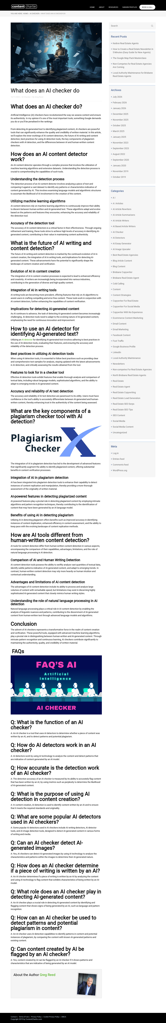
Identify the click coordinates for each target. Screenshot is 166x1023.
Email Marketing (120, 329)
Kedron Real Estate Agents (126, 43)
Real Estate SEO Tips (123, 409)
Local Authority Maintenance (127, 358)
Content (117, 289)
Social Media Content (123, 426)
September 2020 (121, 160)
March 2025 (118, 131)
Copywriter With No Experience (128, 312)
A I (114, 197)
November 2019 (120, 171)
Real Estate (118, 381)
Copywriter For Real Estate (125, 300)
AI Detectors (119, 237)
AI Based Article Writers (124, 226)
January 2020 (119, 165)
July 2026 (117, 97)
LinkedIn (117, 352)
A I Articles (118, 203)
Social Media (119, 421)
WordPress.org (120, 470)
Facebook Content (122, 335)
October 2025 (119, 125)
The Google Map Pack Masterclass (129, 58)
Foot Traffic (118, 341)
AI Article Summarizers (124, 215)
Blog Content (119, 266)
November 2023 (120, 142)
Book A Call (147, 7)
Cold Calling (118, 283)
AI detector (27, 339)
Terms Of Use (24, 1017)
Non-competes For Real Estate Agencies (132, 369)
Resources (113, 7)
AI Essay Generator (122, 243)
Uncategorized (120, 432)
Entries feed (118, 459)
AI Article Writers (121, 220)
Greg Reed (39, 97)
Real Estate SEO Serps (123, 404)
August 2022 (119, 154)
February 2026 (120, 102)
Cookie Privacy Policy (51, 1017)
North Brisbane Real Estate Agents (129, 375)
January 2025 (119, 137)
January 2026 (119, 108)
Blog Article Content (122, 260)
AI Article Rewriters (122, 209)
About (101, 7)
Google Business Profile (124, 346)
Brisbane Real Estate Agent (126, 278)
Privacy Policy (36, 1017)
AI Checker (118, 232)
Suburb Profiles (129, 7)
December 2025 (120, 114)
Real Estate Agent (121, 386)
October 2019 (119, 177)
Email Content (119, 323)
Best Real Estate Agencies (125, 255)
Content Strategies (122, 295)
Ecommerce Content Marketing (128, 318)
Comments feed (120, 464)
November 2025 (120, 119)
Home (92, 7)
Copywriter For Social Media (126, 306)
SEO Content (119, 415)
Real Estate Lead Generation (126, 398)
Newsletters (119, 363)
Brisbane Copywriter (122, 272)
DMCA (63, 1017)
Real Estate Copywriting (124, 392)
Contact (14, 1017)
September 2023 (121, 148)
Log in (116, 453)
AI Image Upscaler (122, 249)
